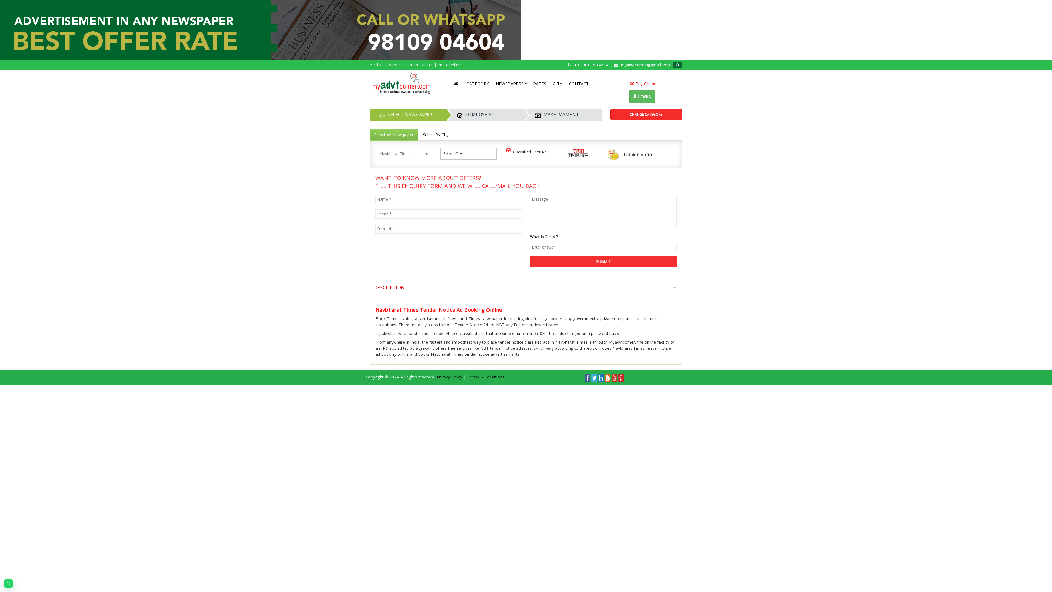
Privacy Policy (449, 377)
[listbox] (454, 153)
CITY (557, 83)
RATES (539, 83)
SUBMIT (603, 261)
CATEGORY (478, 83)
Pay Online (645, 83)
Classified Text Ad (530, 152)
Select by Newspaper (394, 134)
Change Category (646, 114)
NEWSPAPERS (510, 83)
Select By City (436, 134)
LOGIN (644, 96)
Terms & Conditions (485, 377)
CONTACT (579, 83)
